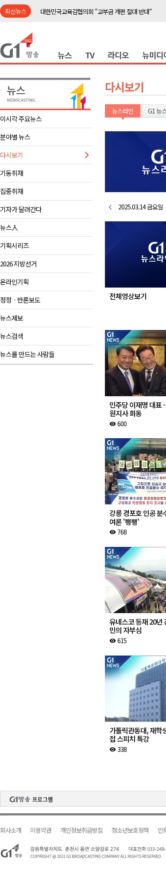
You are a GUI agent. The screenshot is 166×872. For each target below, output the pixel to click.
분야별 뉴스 (15, 136)
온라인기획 (14, 281)
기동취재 (11, 173)
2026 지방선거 (18, 263)
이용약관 (40, 830)
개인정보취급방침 (81, 830)
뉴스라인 (122, 110)
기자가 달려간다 (21, 209)
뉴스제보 (11, 317)
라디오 (118, 55)
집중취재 (11, 191)
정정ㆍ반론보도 (20, 299)
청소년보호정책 (130, 830)
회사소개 (10, 830)
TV (89, 55)
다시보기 (11, 154)
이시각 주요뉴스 (21, 118)
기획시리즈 (14, 245)
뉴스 (65, 55)
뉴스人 (9, 227)
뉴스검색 (11, 336)
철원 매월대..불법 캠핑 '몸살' (74, 12)
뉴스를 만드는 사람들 (27, 354)
